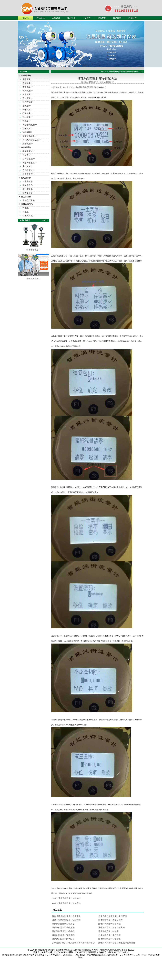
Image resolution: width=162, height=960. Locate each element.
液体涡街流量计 (86, 87)
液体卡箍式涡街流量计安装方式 (66, 920)
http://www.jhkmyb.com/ (110, 950)
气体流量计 (28, 91)
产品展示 (41, 18)
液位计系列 (26, 147)
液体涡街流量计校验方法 (69, 903)
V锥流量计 (27, 132)
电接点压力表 (29, 200)
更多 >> (44, 220)
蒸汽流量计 (28, 94)
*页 (109, 71)
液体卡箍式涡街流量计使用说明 (66, 916)
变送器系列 (26, 178)
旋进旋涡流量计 (30, 136)
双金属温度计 (29, 216)
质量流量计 (28, 144)
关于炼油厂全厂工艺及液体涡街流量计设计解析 (73, 943)
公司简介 (87, 18)
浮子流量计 (28, 128)
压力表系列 (26, 197)
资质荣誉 (102, 18)
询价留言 (117, 18)
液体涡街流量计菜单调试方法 (111, 927)
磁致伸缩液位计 (30, 163)
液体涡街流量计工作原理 (109, 935)
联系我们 (132, 18)
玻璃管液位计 (29, 170)
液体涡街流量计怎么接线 (69, 898)
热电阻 (26, 212)
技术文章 (71, 18)
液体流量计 (28, 83)
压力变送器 (28, 181)
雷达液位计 (28, 166)
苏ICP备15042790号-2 (118, 952)
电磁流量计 (28, 79)
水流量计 (27, 106)
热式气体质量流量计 (32, 140)
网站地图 (92, 952)
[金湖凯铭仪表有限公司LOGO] (50, 5)
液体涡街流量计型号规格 (63, 924)
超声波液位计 (29, 159)
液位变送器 (28, 185)
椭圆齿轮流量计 (30, 125)
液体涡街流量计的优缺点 (63, 939)
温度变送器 (28, 193)
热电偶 (26, 208)
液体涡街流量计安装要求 (63, 935)
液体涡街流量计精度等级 (109, 924)
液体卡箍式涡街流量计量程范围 (112, 916)
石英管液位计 (29, 174)
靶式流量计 (28, 117)
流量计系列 (26, 75)
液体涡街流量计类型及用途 (110, 920)
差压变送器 (28, 189)
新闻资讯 (56, 18)
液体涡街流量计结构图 (108, 931)
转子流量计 (28, 110)
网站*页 (25, 18)
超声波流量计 (29, 102)
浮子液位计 (28, 155)
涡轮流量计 (28, 98)
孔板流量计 (28, 113)
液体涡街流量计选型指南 (109, 939)
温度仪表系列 (27, 204)
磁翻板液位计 (29, 151)
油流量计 (27, 121)
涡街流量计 (28, 87)
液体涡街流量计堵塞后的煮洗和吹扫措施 (116, 943)
